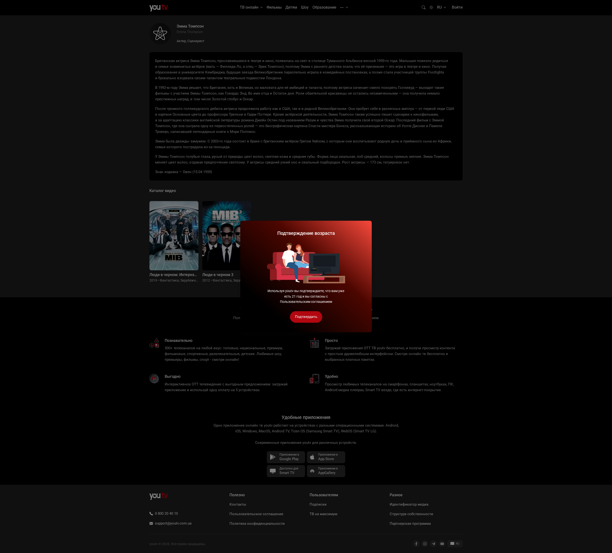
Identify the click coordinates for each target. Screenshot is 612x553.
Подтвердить (306, 317)
